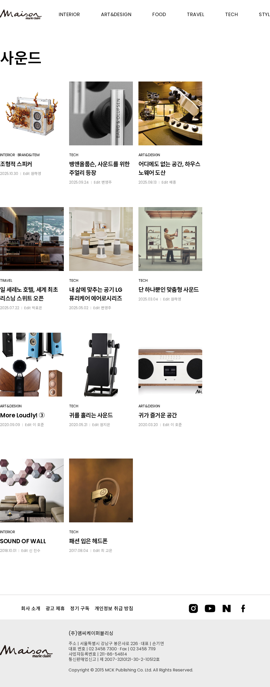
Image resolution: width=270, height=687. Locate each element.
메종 (172, 182)
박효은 (37, 308)
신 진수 (34, 550)
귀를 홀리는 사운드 (91, 415)
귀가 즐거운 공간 (157, 415)
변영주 (107, 182)
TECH (73, 155)
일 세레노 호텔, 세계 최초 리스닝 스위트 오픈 (29, 294)
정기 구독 (79, 608)
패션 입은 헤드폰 (88, 541)
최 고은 (106, 550)
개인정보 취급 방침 (114, 608)
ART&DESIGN (149, 155)
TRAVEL (6, 280)
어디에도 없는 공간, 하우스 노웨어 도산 (169, 168)
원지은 (105, 424)
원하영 (36, 173)
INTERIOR (7, 155)
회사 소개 (30, 608)
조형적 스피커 (16, 164)
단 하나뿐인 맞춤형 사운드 (168, 290)
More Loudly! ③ (22, 415)
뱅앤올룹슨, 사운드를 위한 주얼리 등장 (99, 168)
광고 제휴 (55, 608)
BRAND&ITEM (29, 155)
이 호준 (38, 424)
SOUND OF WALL (23, 541)
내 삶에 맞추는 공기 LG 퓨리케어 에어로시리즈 (95, 294)
